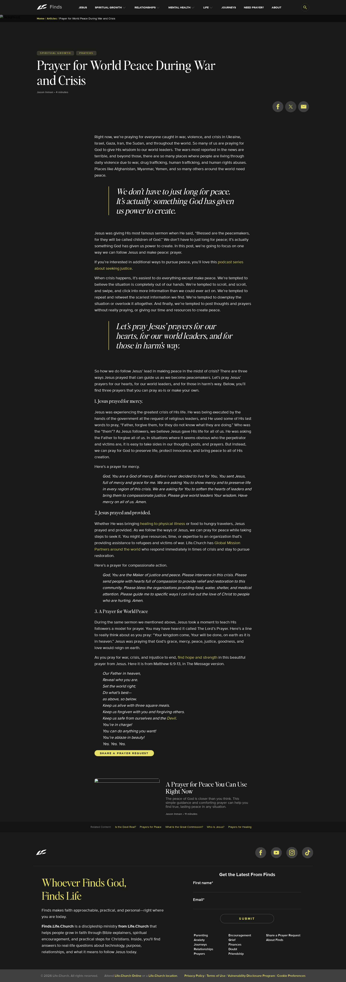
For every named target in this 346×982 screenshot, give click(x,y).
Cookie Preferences (291, 975)
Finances (234, 944)
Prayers (199, 953)
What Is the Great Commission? (184, 827)
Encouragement (239, 935)
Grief (231, 940)
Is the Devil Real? (125, 827)
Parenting (201, 935)
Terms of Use (216, 975)
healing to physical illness (162, 523)
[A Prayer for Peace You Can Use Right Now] (173, 792)
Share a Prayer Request (124, 753)
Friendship (236, 953)
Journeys (200, 944)
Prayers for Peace (150, 827)
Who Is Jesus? (215, 827)
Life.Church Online (128, 975)
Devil (171, 718)
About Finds (274, 940)
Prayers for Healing (240, 827)
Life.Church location (163, 975)
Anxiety (199, 940)
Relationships (203, 949)
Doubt (232, 949)
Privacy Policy (194, 975)
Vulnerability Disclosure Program (251, 975)
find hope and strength (197, 657)
